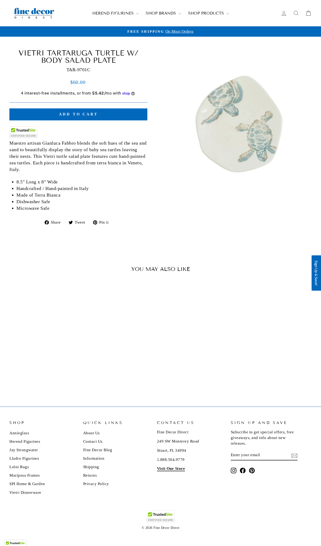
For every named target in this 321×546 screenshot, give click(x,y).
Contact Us (93, 441)
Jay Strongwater (23, 450)
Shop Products (206, 13)
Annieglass (19, 433)
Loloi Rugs (19, 467)
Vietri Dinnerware (25, 492)
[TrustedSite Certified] (23, 132)
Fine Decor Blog (97, 450)
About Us (91, 433)
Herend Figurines (113, 13)
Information (94, 458)
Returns (90, 475)
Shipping (91, 467)
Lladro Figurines (24, 458)
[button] (316, 273)
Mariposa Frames (24, 475)
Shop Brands (161, 13)
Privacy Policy (96, 484)
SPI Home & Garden (27, 484)
